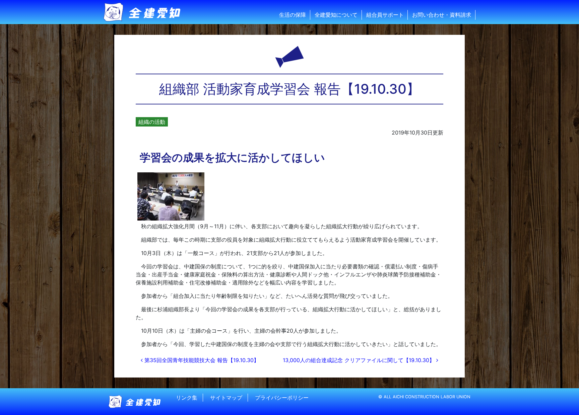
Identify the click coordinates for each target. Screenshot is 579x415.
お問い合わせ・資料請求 (441, 14)
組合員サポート (385, 14)
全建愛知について (336, 14)
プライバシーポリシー (282, 397)
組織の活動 (151, 121)
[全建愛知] (146, 12)
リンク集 (186, 397)
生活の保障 (292, 14)
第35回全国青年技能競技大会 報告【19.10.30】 (201, 360)
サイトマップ (226, 397)
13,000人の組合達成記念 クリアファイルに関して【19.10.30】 (359, 360)
